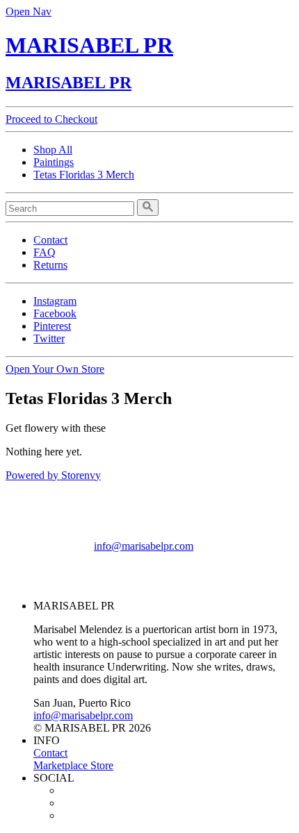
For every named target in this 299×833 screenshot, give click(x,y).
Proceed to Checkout (51, 119)
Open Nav (28, 11)
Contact (50, 240)
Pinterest (52, 326)
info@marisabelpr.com (143, 546)
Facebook (54, 313)
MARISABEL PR (89, 45)
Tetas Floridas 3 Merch (83, 174)
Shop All (52, 149)
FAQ (44, 252)
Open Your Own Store (55, 369)
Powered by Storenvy (53, 475)
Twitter (49, 338)
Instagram (54, 301)
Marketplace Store (73, 765)
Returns (50, 265)
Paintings (53, 162)
